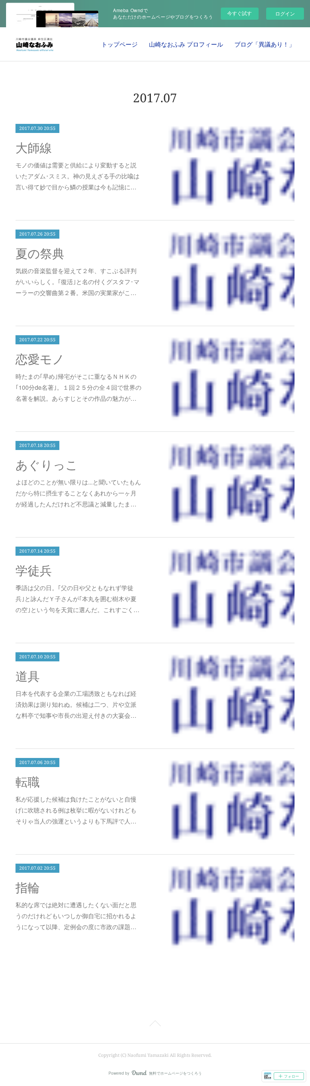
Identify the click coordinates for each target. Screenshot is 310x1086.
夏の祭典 (40, 254)
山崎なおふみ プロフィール (186, 44)
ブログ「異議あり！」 (264, 44)
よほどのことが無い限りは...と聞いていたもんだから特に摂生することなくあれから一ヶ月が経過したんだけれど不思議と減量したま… (78, 493)
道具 (28, 676)
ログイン (285, 13)
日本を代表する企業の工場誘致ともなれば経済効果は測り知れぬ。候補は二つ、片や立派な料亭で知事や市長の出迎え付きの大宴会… (76, 704)
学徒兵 (34, 571)
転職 (28, 782)
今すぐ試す (239, 13)
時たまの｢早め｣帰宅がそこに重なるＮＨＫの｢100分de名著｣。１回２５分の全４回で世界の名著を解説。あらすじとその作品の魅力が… (78, 387)
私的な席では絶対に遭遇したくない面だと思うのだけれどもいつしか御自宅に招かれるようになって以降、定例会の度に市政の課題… (76, 915)
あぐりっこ (47, 465)
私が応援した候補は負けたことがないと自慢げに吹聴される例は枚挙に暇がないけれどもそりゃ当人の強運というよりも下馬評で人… (76, 810)
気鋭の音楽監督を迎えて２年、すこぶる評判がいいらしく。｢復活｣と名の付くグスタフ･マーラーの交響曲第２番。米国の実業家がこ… (78, 281)
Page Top (155, 1024)
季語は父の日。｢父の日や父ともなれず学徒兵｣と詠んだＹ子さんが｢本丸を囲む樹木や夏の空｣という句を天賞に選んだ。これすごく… (78, 598)
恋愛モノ (40, 359)
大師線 (34, 148)
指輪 (28, 888)
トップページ (119, 44)
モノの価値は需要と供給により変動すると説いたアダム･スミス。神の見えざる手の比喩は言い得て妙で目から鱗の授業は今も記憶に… (78, 176)
